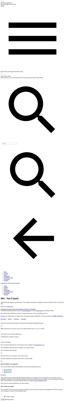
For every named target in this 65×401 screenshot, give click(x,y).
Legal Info (23, 319)
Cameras (6, 273)
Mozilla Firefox (8, 372)
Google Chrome (8, 369)
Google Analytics (10, 396)
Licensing (16, 319)
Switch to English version (40, 380)
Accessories (7, 279)
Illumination (7, 276)
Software (6, 280)
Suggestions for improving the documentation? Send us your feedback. (18, 309)
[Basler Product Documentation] (2, 5)
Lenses (5, 274)
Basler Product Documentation (12, 283)
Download (3, 319)
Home (5, 272)
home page (10, 306)
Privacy (10, 319)
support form (39, 310)
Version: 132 (4, 316)
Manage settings (9, 399)
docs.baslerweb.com (39, 345)
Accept (3, 399)
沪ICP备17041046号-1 (57, 316)
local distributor (26, 310)
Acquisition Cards (8, 277)
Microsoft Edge (8, 371)
